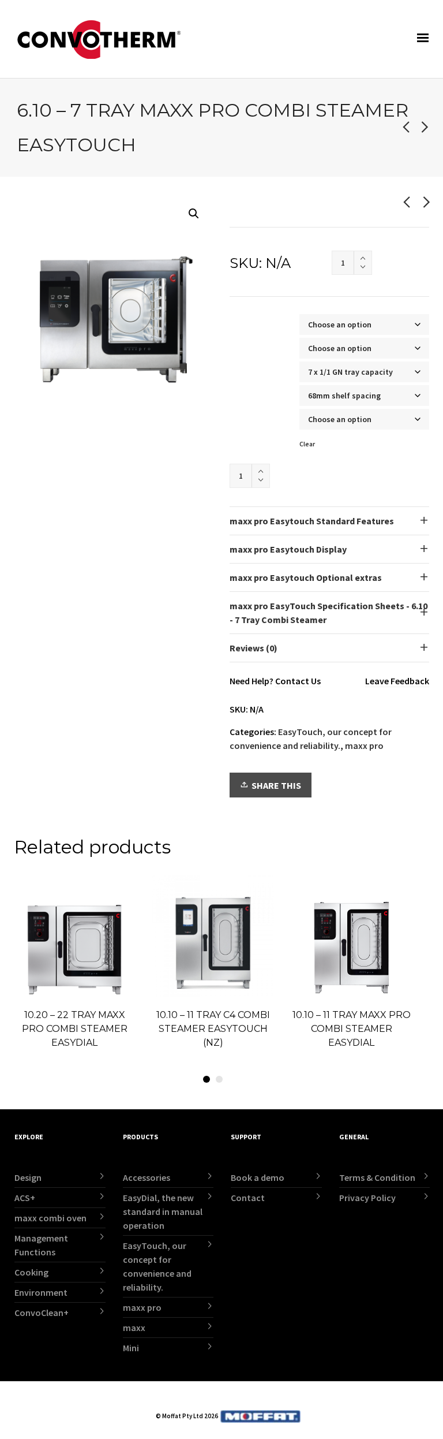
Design (28, 1177)
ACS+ (24, 1197)
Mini (131, 1348)
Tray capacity (254, 367)
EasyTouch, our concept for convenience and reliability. (157, 1266)
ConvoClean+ (41, 1312)
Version (245, 320)
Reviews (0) (253, 648)
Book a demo (257, 1177)
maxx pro (364, 745)
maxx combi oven (50, 1218)
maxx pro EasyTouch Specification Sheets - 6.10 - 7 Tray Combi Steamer (328, 612)
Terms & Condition (377, 1177)
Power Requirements (265, 415)
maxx (134, 1327)
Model (242, 344)
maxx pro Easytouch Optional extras (306, 577)
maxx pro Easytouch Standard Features (312, 521)
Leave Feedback (397, 681)
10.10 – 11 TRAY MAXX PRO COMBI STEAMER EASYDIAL (351, 1028)
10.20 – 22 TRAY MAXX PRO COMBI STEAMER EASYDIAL (74, 1028)
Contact (248, 1197)
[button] (193, 213)
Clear (307, 444)
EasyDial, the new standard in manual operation (162, 1211)
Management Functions (41, 1245)
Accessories (146, 1177)
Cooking (31, 1272)
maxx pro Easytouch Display (288, 549)
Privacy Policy (367, 1197)
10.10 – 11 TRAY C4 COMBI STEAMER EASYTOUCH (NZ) (213, 1028)
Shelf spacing (254, 391)
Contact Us (298, 681)
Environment (40, 1292)
